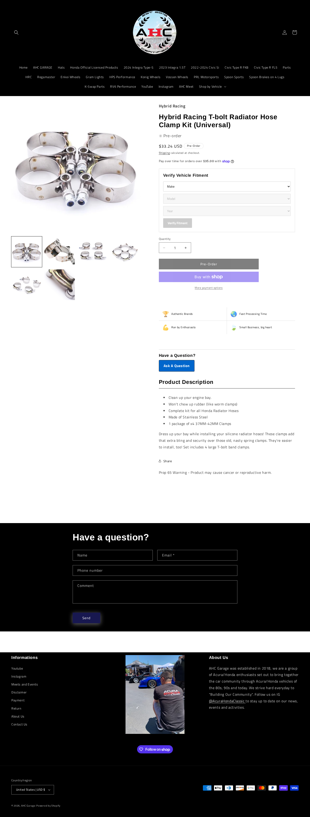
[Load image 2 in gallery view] (59, 251)
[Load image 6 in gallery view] (59, 284)
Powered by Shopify (48, 805)
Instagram (18, 676)
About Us (18, 716)
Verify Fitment (177, 223)
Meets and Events (24, 684)
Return (16, 708)
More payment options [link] (209, 288)
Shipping (164, 153)
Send (86, 618)
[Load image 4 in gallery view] (125, 251)
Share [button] (167, 461)
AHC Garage (28, 805)
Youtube (17, 668)
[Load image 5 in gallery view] (26, 284)
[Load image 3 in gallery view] (92, 251)
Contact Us (19, 724)
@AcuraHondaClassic (227, 701)
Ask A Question (177, 365)
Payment (18, 700)
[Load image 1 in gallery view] (26, 251)
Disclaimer (19, 692)
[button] (16, 32)
